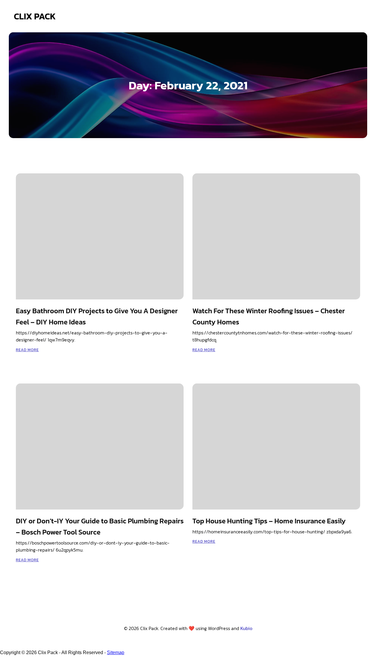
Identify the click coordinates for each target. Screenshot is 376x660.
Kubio (246, 628)
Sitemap (115, 652)
